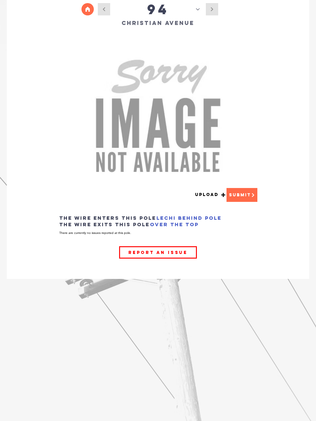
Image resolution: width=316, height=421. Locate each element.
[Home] (87, 9)
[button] (210, 195)
